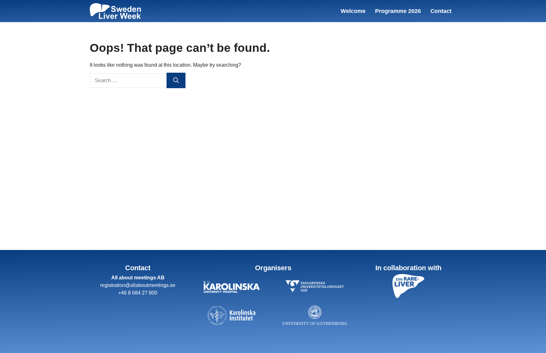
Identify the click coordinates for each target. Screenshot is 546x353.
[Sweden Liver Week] (115, 11)
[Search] (176, 80)
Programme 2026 (398, 11)
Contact (441, 11)
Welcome (353, 11)
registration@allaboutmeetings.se (137, 285)
